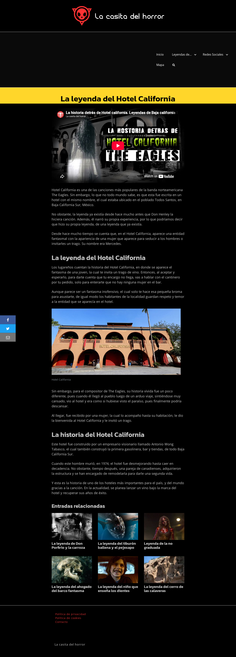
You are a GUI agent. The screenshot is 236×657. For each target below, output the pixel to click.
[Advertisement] (75, 59)
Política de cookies (68, 618)
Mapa (160, 65)
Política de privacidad (70, 614)
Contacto (61, 622)
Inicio (160, 54)
